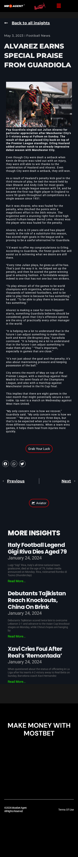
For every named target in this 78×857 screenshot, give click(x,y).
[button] (58, 6)
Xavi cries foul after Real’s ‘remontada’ (35, 652)
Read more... (17, 581)
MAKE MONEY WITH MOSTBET (39, 729)
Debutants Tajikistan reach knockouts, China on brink (37, 600)
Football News (38, 35)
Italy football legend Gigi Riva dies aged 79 (37, 548)
